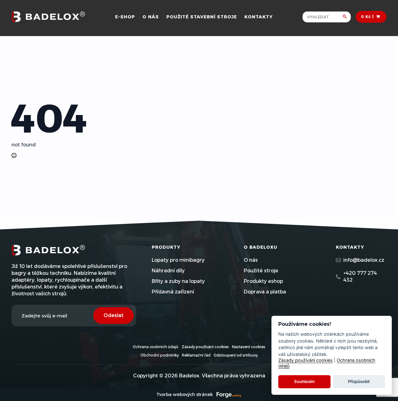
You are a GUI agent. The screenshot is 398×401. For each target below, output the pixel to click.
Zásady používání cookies (205, 346)
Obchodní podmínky (160, 355)
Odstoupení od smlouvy (236, 355)
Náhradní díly (168, 271)
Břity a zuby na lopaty (178, 281)
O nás (150, 17)
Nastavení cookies (248, 346)
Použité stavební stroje (201, 17)
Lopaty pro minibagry (178, 260)
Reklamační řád (196, 355)
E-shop (125, 17)
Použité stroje (261, 271)
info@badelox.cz (363, 260)
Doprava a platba (265, 292)
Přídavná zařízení (173, 292)
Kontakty (258, 17)
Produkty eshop (263, 281)
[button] (347, 17)
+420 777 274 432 (360, 276)
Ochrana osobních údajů (155, 346)
